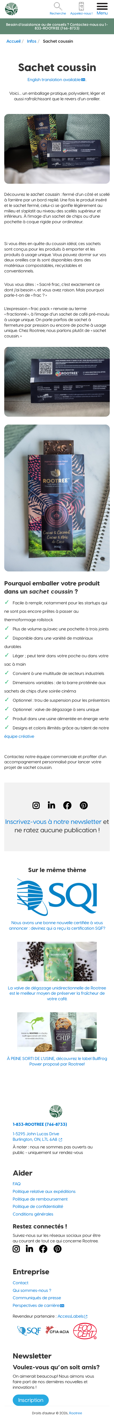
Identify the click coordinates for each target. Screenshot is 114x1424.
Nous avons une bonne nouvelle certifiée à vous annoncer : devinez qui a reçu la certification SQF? (57, 925)
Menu (102, 13)
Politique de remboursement (40, 1199)
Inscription (30, 1400)
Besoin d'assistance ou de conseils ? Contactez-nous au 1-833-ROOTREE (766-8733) (57, 26)
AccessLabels (71, 1316)
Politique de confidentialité (38, 1206)
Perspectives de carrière (36, 1305)
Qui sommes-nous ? (32, 1290)
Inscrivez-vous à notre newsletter (53, 821)
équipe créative (19, 736)
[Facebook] (67, 805)
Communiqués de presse (37, 1297)
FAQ (17, 1183)
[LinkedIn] (51, 805)
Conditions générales (33, 1214)
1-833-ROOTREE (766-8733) (40, 1124)
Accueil (13, 41)
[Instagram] (36, 805)
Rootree (75, 1413)
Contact (20, 1282)
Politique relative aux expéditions (44, 1191)
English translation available (54, 79)
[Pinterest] (84, 805)
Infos (31, 41)
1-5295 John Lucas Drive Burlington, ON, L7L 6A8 (36, 1136)
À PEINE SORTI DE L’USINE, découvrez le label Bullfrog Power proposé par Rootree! (57, 1061)
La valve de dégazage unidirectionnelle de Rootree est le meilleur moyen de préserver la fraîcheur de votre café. (57, 993)
